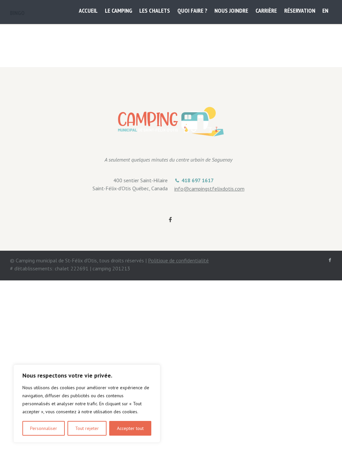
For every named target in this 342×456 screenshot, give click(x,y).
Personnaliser (43, 428)
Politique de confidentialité (178, 260)
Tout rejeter (87, 428)
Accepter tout (130, 428)
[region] (86, 404)
